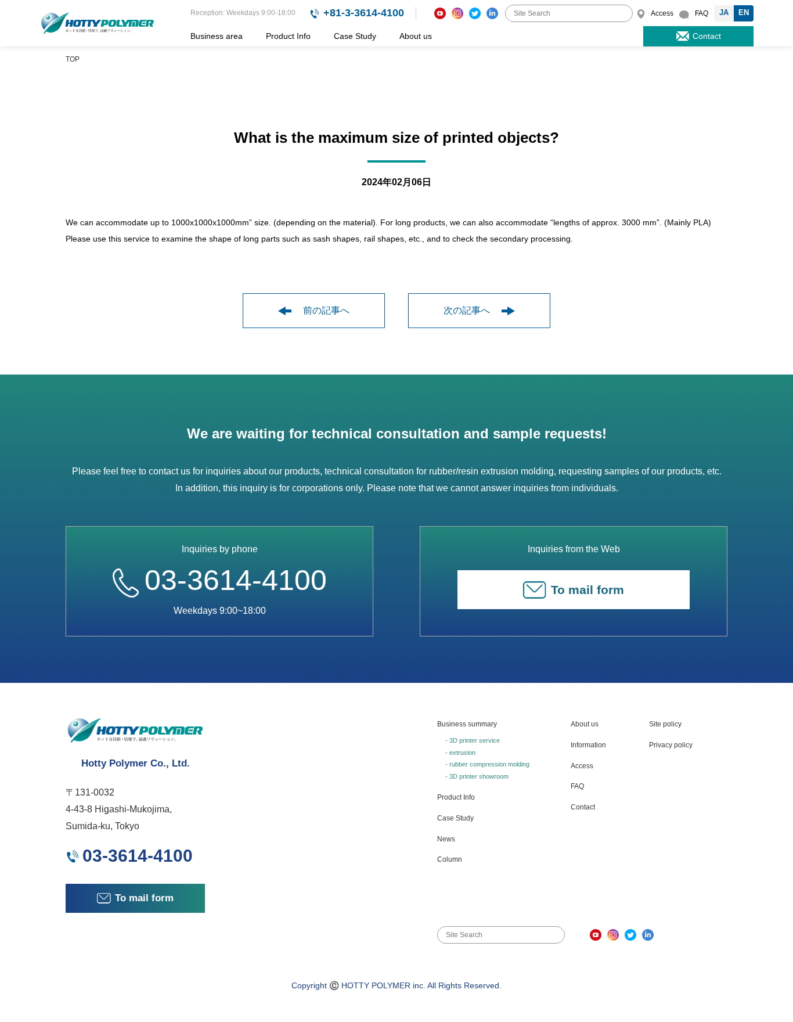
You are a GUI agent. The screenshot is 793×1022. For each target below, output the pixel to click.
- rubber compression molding (487, 764)
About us (415, 36)
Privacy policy (671, 745)
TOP (73, 59)
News (446, 839)
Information (588, 745)
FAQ (577, 786)
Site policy (665, 724)
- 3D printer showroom (477, 776)
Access (582, 766)
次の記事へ (467, 310)
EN (743, 12)
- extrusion (460, 752)
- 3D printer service (472, 740)
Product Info (288, 36)
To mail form (587, 589)
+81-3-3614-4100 (363, 13)
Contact (583, 807)
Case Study (355, 36)
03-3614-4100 (236, 580)
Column (449, 859)
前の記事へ (326, 310)
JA (724, 12)
